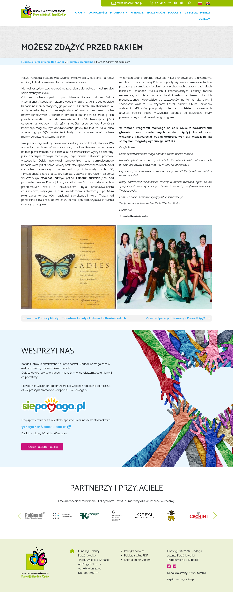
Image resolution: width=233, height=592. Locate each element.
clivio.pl (190, 579)
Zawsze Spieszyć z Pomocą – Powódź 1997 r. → (178, 318)
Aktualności (98, 12)
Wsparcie (137, 12)
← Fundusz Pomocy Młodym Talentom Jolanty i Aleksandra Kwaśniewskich (74, 318)
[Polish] (200, 3)
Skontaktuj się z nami (137, 559)
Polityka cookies (134, 551)
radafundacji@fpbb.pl (129, 3)
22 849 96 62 (163, 3)
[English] (208, 3)
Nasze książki (156, 12)
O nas (79, 12)
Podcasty (174, 12)
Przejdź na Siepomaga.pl (42, 446)
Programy (117, 12)
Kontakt (204, 19)
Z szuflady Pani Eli (197, 12)
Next (215, 514)
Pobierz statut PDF (136, 555)
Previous (19, 514)
